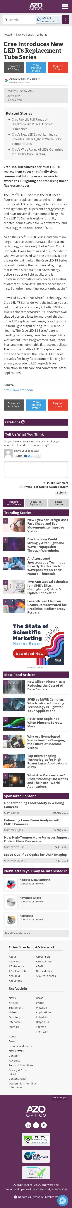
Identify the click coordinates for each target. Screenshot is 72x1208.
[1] (14, 524)
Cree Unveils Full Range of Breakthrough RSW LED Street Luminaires (33, 124)
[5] (14, 605)
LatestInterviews (58, 503)
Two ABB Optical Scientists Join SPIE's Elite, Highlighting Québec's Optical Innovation (47, 587)
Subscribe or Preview (31, 883)
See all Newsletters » (17, 933)
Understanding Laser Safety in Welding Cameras (34, 805)
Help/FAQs (42, 1022)
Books (39, 998)
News (21, 34)
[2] (14, 544)
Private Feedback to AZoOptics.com (45, 487)
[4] (14, 586)
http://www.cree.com (18, 390)
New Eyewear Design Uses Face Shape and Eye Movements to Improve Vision (47, 525)
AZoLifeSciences (46, 976)
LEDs (31, 34)
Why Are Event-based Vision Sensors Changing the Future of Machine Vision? (46, 742)
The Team (42, 1031)
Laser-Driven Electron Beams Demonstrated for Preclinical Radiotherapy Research (47, 606)
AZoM (12, 956)
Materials (42, 1007)
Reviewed (16, 100)
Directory (14, 1017)
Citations (13, 422)
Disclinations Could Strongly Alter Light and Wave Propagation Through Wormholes (45, 545)
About (12, 1036)
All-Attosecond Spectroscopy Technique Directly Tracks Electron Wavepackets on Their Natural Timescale (46, 566)
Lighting (42, 34)
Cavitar (15, 812)
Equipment (16, 1007)
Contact (13, 1055)
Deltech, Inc (17, 847)
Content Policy (17, 1078)
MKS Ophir (17, 830)
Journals (14, 1027)
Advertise (14, 1060)
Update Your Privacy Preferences (38, 1197)
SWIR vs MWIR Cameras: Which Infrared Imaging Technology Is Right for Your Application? (45, 705)
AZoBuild (14, 976)
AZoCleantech (17, 971)
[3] (14, 563)
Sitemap (41, 1027)
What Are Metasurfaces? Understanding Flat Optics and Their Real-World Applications (47, 781)
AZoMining (15, 980)
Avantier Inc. (18, 860)
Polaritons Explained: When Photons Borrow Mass (44, 722)
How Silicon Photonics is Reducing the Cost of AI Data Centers (46, 685)
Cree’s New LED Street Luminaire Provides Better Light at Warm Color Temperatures (37, 139)
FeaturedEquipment (36, 503)
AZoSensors (43, 956)
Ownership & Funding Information (22, 1085)
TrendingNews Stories (13, 503)
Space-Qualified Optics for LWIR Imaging (35, 854)
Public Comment (57, 483)
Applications (43, 1012)
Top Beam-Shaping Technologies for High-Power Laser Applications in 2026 (47, 761)
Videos (13, 1012)
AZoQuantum (44, 961)
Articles (13, 1002)
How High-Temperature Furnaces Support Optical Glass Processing (36, 839)
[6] (14, 780)
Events (40, 1002)
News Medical (44, 971)
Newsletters (16, 1051)
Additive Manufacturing (35, 880)
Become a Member (20, 1046)
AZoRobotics (16, 966)
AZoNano (14, 961)
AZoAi (39, 966)
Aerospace (26, 915)
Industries (42, 1017)
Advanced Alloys (30, 897)
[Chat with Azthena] (62, 1200)
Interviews (15, 1022)
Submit (61, 492)
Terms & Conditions (21, 1065)
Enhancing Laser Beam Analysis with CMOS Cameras (32, 822)
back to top (59, 1097)
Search (13, 1041)
